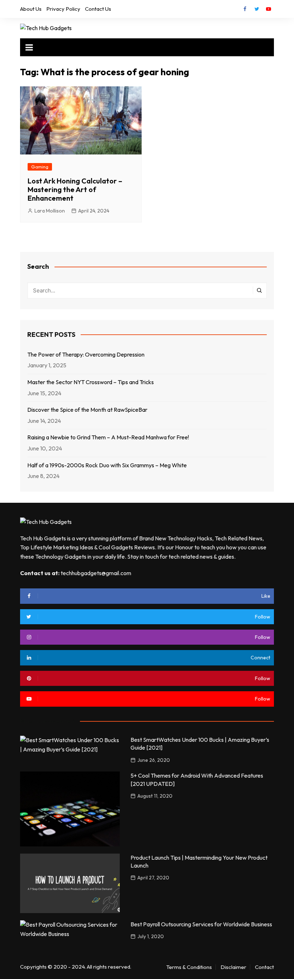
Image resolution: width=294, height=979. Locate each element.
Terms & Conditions (189, 967)
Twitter (256, 9)
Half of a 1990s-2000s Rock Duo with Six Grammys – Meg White (107, 465)
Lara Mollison (49, 210)
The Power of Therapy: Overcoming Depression (85, 354)
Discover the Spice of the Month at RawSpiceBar (87, 409)
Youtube (268, 9)
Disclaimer (233, 967)
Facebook (245, 9)
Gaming (39, 166)
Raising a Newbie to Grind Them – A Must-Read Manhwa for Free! (108, 437)
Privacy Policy (63, 8)
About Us (31, 8)
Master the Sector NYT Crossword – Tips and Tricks (90, 382)
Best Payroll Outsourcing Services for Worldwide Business (201, 924)
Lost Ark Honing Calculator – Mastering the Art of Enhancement (75, 189)
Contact (264, 967)
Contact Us (98, 8)
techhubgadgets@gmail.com (96, 573)
